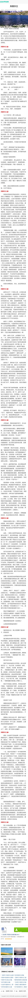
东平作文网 (11, 996)
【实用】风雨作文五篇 (20, 982)
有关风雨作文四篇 (19, 975)
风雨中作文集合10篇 (6, 980)
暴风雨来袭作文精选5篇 (21, 980)
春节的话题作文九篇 (6, 987)
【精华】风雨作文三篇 (20, 977)
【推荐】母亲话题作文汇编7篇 (13, 991)
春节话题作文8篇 (5, 982)
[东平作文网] (4, 2)
